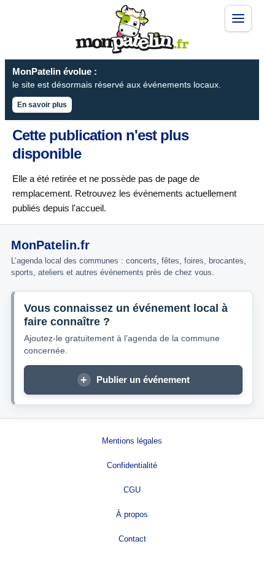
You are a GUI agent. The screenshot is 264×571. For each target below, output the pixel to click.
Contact (132, 538)
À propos (132, 514)
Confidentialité (132, 465)
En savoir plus (42, 104)
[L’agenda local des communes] (132, 29)
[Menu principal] (238, 18)
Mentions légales (132, 440)
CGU (132, 489)
